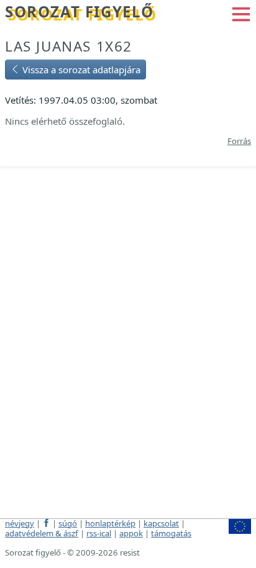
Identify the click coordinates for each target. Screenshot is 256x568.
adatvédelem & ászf (41, 533)
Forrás (239, 141)
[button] (241, 13)
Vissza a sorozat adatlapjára (80, 69)
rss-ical (98, 533)
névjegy (19, 523)
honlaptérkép (110, 523)
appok (131, 533)
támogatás (171, 533)
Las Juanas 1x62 (68, 46)
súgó (67, 523)
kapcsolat (161, 523)
